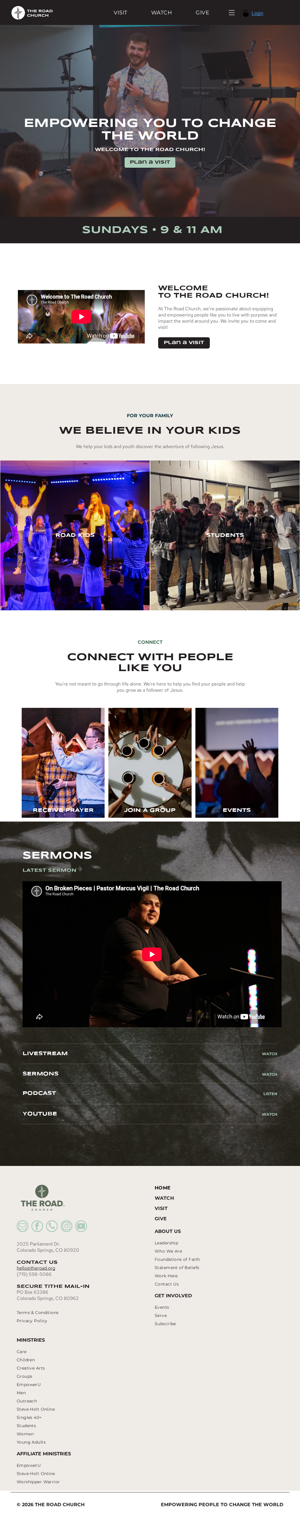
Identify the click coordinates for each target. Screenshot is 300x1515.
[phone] (52, 1227)
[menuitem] (120, 12)
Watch (269, 1053)
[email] (22, 1227)
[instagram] (66, 1227)
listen (270, 1093)
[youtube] (81, 1227)
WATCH (269, 1074)
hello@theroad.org (36, 1268)
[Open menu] (232, 12)
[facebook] (37, 1227)
